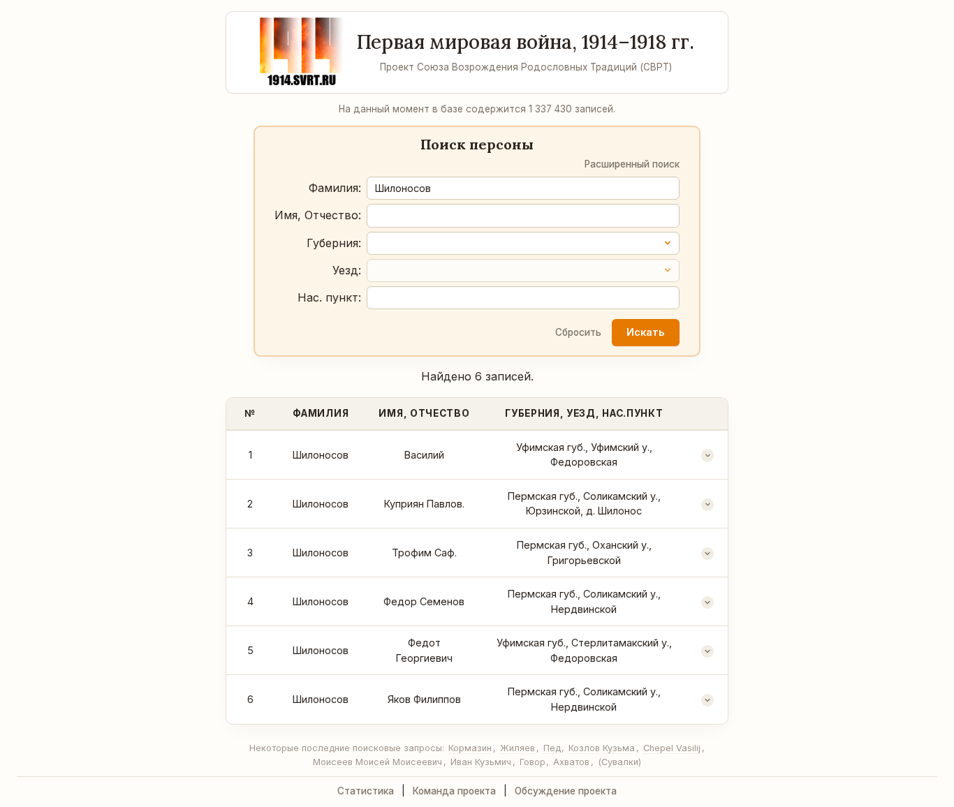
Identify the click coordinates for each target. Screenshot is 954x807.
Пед (552, 748)
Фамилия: (335, 188)
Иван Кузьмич (480, 762)
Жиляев (517, 748)
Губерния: (334, 243)
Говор (532, 762)
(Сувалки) (619, 762)
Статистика (365, 791)
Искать (645, 332)
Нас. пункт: (329, 297)
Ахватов (571, 762)
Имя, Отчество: (317, 215)
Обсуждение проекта (566, 791)
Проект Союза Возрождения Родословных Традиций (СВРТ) (526, 67)
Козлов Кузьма (601, 748)
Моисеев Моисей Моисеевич (377, 762)
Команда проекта (454, 791)
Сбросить (578, 332)
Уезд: (346, 270)
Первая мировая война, (525, 41)
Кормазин (470, 748)
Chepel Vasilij (671, 748)
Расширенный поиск (632, 164)
